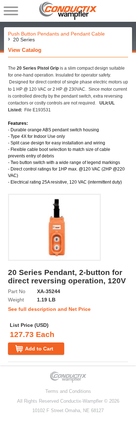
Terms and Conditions (68, 391)
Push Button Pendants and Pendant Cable (56, 34)
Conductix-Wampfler (81, 401)
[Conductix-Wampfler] (68, 11)
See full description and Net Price (49, 309)
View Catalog (24, 50)
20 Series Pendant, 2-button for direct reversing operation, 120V (67, 276)
